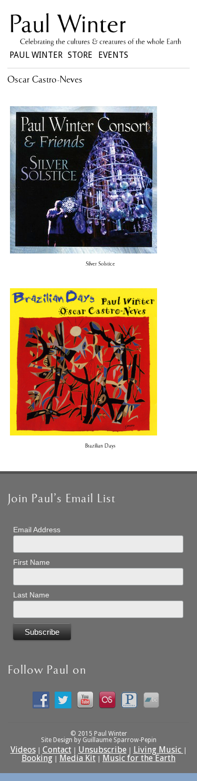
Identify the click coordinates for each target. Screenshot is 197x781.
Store (80, 54)
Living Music (158, 750)
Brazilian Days (100, 446)
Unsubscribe (102, 750)
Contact (57, 750)
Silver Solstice (100, 264)
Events (113, 54)
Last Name (31, 595)
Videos (23, 750)
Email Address (36, 529)
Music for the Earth (138, 758)
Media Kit (77, 758)
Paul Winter (36, 54)
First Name (31, 562)
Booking (37, 758)
